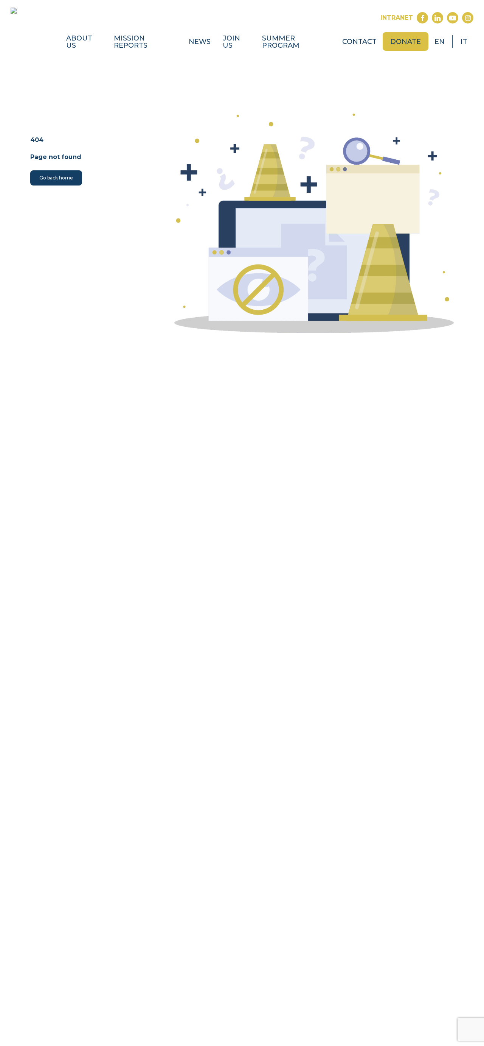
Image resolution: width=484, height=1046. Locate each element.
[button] (56, 178)
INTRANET (396, 17)
